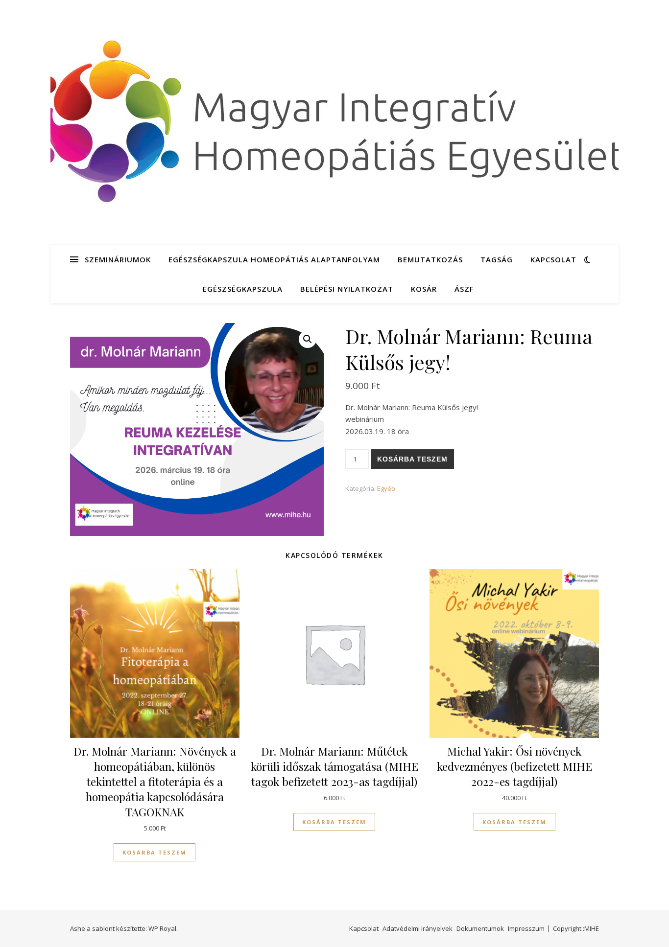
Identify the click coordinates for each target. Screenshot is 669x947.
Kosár (424, 289)
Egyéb (386, 488)
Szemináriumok (118, 259)
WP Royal (162, 928)
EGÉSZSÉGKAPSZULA (243, 289)
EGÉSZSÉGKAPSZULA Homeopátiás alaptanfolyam (274, 259)
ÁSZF (464, 289)
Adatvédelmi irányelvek (417, 928)
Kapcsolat (553, 259)
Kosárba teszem (412, 459)
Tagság (496, 259)
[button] (307, 339)
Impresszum (526, 928)
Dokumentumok (480, 928)
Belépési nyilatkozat (346, 289)
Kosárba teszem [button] (154, 852)
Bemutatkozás (430, 259)
